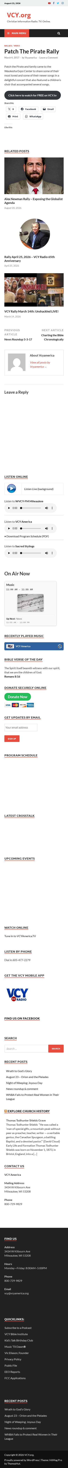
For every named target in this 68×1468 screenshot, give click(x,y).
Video (17, 45)
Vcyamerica (31, 57)
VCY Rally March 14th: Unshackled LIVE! (31, 311)
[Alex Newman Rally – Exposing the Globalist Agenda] (34, 195)
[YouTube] (49, 3)
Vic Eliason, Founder (17, 1353)
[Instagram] (63, 3)
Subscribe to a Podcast (18, 1327)
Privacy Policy (13, 1359)
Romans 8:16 (12, 676)
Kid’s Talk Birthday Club (19, 1340)
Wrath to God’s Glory (19, 1071)
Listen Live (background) (39, 489)
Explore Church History (28, 1111)
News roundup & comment (22, 1088)
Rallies (8, 45)
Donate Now (17, 697)
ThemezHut (13, 1463)
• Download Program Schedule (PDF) (26, 536)
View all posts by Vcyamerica (40, 364)
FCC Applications (15, 1378)
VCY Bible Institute (16, 1334)
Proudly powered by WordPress (21, 1460)
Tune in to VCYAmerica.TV (20, 936)
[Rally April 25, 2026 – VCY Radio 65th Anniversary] (34, 253)
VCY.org (19, 15)
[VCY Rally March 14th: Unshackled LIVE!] (34, 307)
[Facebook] (53, 3)
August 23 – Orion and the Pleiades (27, 1077)
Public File (11, 1365)
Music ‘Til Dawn (15, 1346)
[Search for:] (34, 1049)
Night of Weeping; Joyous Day (24, 1082)
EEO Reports (12, 1371)
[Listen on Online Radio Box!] (60, 646)
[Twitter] (58, 3)
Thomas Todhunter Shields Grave (26, 1120)
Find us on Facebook (22, 1018)
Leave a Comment (48, 57)
